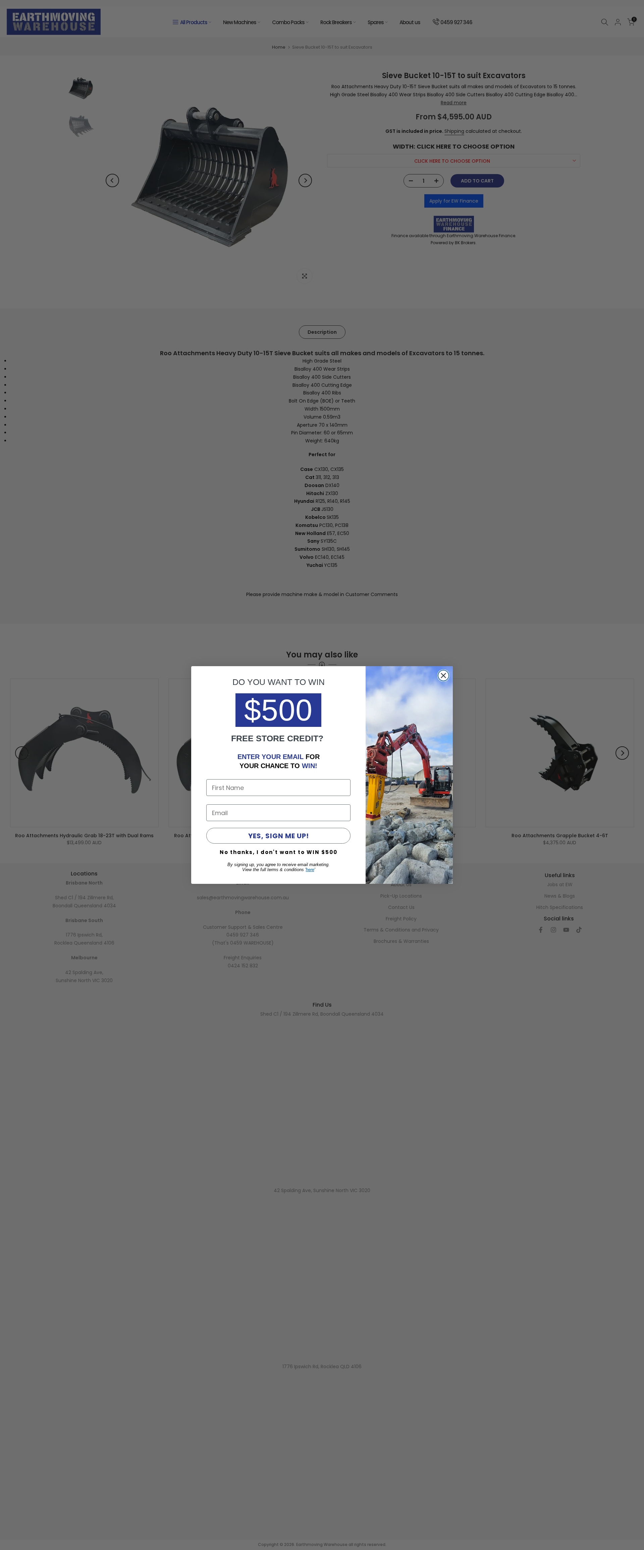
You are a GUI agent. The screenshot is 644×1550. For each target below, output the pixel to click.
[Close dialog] (443, 675)
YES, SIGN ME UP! (278, 836)
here (310, 869)
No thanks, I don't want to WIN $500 (278, 852)
